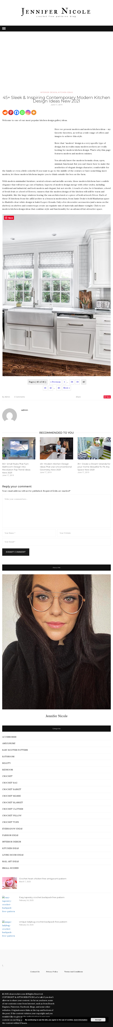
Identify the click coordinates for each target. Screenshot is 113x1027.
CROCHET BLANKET (12, 802)
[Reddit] (5, 112)
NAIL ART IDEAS (10, 861)
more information (80, 1020)
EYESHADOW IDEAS (12, 828)
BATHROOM (8, 756)
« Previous (55, 382)
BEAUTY (6, 763)
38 (72, 382)
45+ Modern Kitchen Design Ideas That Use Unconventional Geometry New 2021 (56, 466)
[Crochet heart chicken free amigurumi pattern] (9, 883)
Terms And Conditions (73, 972)
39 (77, 382)
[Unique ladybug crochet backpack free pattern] (9, 929)
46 (59, 388)
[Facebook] (16, 112)
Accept (98, 1019)
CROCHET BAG (9, 782)
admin (6, 397)
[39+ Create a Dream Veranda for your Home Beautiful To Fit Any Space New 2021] (94, 448)
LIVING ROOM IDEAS (12, 855)
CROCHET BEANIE (11, 796)
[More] (33, 112)
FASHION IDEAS (10, 835)
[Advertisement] (56, 65)
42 (51, 388)
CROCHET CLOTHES (12, 809)
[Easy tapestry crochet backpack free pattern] (9, 904)
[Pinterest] (10, 112)
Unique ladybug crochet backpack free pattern (43, 921)
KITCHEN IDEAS (65, 92)
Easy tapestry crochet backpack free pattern (41, 897)
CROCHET (7, 776)
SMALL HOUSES (10, 868)
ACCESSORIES (9, 737)
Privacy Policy (52, 972)
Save (108, 397)
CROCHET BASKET (11, 789)
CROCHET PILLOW (11, 815)
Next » (66, 388)
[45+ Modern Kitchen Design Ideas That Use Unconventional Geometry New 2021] (56, 448)
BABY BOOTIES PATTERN (15, 750)
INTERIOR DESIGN (48, 92)
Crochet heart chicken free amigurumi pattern (42, 878)
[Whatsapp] (22, 112)
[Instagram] (28, 112)
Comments (19, 397)
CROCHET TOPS (10, 822)
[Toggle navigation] (4, 28)
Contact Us (35, 972)
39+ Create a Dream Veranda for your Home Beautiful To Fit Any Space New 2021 (94, 466)
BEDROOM (7, 769)
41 (45, 388)
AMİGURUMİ (8, 743)
